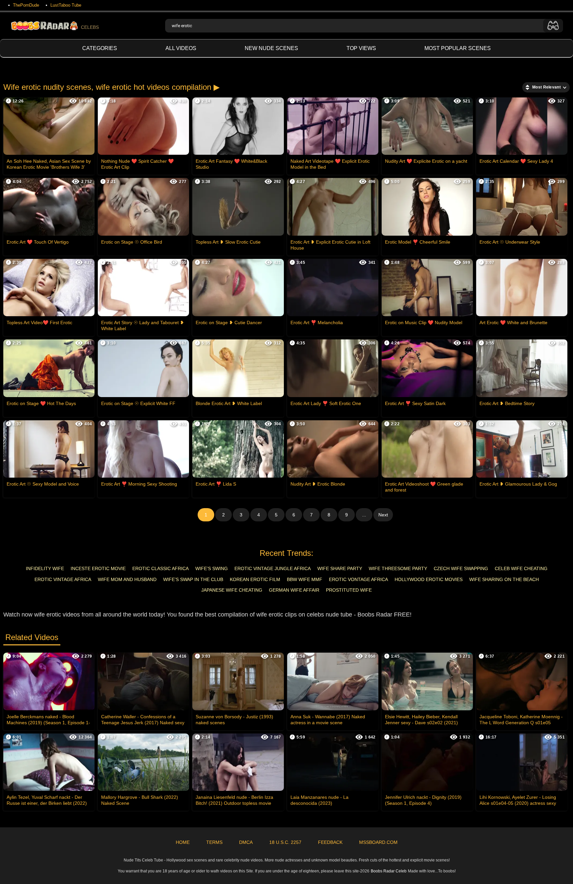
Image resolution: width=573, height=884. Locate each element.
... (364, 514)
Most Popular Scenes (457, 48)
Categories (99, 48)
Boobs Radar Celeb (389, 871)
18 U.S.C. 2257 (285, 842)
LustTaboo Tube (65, 5)
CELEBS (90, 27)
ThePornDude (26, 5)
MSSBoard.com (378, 842)
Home (183, 842)
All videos (180, 48)
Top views (361, 48)
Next (383, 514)
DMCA (246, 842)
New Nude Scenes (271, 48)
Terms (214, 842)
